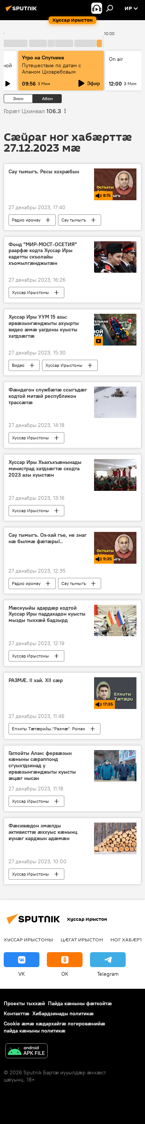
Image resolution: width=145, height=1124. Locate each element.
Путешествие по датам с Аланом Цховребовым (51, 68)
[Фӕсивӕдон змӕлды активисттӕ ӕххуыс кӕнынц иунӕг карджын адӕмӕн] (115, 838)
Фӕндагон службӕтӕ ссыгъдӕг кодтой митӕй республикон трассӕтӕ (48, 396)
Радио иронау (26, 220)
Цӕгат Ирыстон (82, 939)
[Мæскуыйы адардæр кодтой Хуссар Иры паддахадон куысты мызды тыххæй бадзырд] (115, 620)
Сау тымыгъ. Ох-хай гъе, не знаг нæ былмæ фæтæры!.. (48, 538)
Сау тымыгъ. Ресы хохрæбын (44, 171)
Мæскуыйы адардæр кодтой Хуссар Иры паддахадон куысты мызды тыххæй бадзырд (47, 614)
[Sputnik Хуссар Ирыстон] (22, 11)
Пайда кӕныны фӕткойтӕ (80, 1003)
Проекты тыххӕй (24, 1003)
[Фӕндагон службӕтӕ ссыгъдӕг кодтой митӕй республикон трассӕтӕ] (115, 402)
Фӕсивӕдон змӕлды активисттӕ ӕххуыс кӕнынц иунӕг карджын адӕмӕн (43, 832)
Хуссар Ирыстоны (30, 292)
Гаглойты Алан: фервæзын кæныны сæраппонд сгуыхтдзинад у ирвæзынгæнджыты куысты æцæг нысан (42, 765)
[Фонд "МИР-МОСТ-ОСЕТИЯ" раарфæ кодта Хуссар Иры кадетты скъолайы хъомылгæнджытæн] (115, 257)
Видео (18, 365)
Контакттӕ (16, 1013)
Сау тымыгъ (73, 220)
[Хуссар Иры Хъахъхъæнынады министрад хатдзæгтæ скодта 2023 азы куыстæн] (115, 474)
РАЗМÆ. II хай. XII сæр (36, 680)
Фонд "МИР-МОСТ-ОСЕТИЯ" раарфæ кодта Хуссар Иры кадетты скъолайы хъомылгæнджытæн (43, 253)
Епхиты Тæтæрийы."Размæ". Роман (48, 728)
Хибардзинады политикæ (63, 1013)
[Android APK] (26, 1051)
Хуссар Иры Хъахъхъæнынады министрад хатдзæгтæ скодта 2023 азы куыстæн (45, 468)
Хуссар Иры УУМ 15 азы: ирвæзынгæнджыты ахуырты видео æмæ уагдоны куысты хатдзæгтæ (44, 326)
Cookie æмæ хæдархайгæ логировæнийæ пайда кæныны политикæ (54, 1027)
